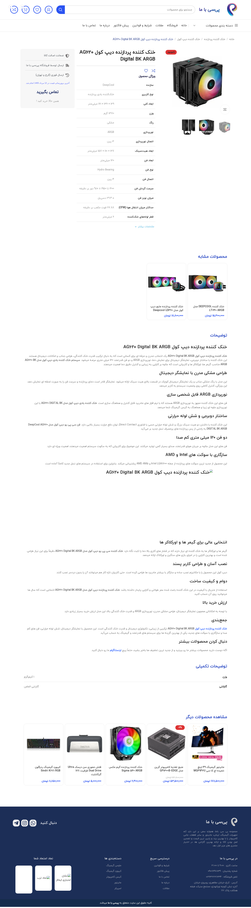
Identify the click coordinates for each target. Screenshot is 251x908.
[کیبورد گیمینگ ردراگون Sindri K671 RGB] (43, 743)
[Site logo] (232, 9)
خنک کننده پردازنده (214, 39)
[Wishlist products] (37, 9)
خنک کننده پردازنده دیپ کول (211, 629)
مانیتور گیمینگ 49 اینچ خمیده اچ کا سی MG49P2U (209, 769)
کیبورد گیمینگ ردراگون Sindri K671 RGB (47, 769)
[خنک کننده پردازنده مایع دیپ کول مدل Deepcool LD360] (166, 283)
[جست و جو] (60, 9)
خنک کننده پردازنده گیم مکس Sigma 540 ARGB (125, 769)
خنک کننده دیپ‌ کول (188, 39)
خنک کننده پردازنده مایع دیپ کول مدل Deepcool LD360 (166, 308)
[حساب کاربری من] (48, 9)
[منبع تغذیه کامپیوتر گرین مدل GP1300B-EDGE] (166, 743)
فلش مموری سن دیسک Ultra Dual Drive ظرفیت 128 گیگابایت (84, 770)
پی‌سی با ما (209, 10)
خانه (231, 39)
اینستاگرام (115, 650)
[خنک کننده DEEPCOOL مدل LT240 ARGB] (207, 283)
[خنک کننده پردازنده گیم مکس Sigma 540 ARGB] (125, 743)
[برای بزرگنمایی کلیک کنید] (225, 109)
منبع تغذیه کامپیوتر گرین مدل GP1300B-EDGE (168, 769)
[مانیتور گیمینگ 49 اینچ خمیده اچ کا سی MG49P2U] (207, 743)
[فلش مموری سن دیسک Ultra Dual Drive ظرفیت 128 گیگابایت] (84, 743)
